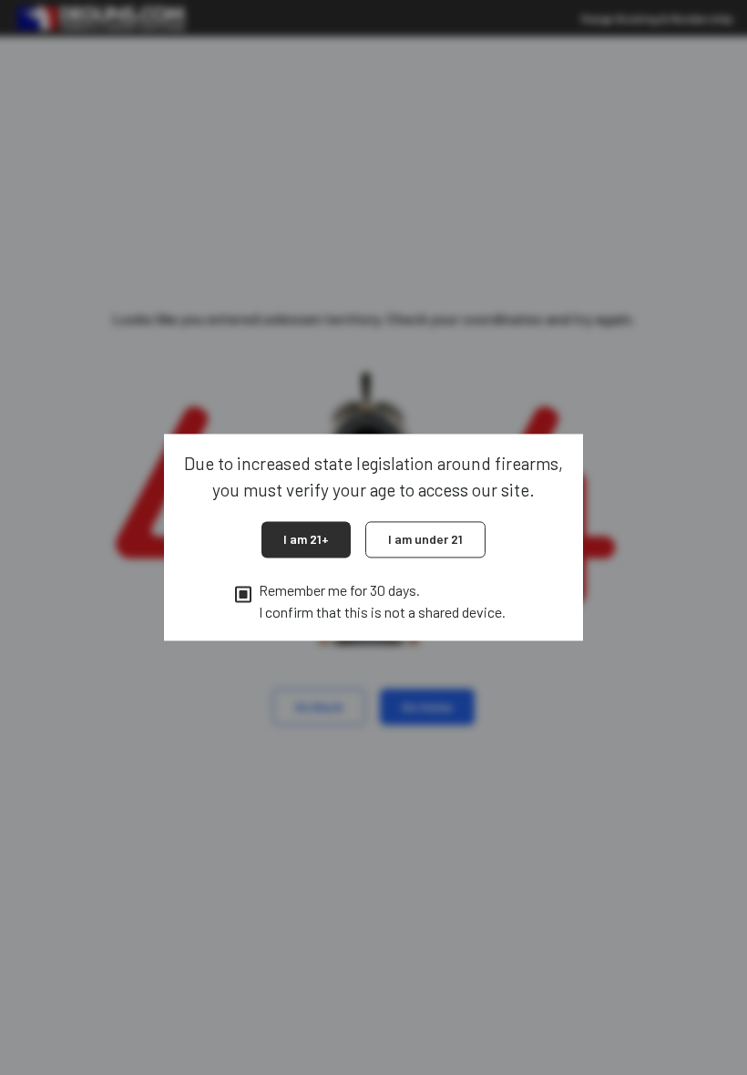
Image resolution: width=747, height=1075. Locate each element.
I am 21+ (306, 539)
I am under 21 (425, 539)
